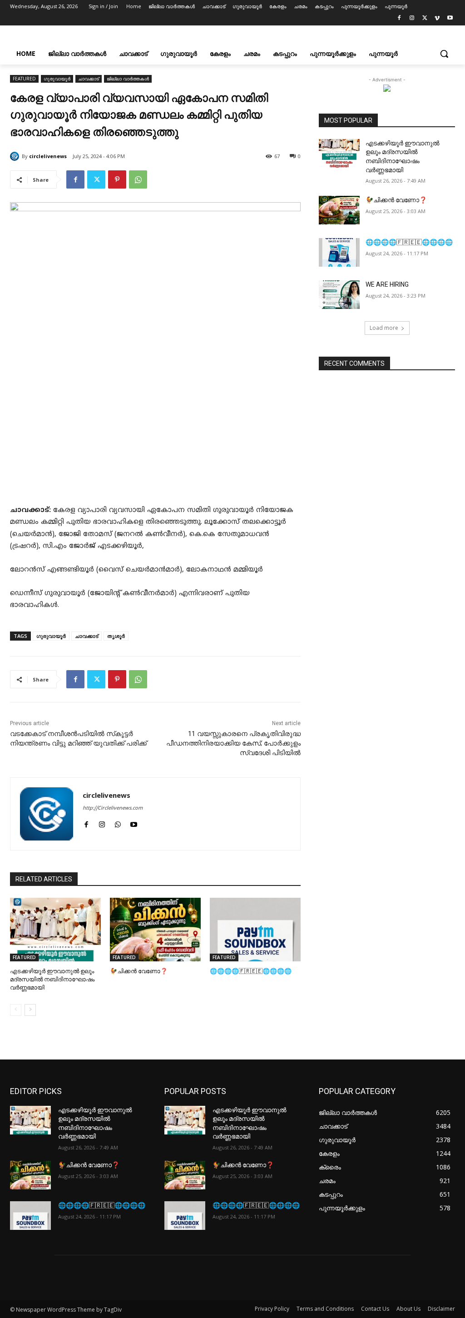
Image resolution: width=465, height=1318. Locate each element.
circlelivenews (48, 156)
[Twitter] (425, 19)
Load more (384, 328)
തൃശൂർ (116, 635)
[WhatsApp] (138, 179)
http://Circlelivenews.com (113, 808)
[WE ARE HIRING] (339, 294)
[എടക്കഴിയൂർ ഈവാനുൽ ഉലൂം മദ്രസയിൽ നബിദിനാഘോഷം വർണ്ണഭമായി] (55, 929)
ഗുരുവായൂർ (57, 78)
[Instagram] (412, 19)
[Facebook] (399, 19)
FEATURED (24, 78)
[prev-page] (15, 1010)
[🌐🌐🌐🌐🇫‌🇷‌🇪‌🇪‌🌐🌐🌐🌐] (255, 929)
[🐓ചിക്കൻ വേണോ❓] (155, 929)
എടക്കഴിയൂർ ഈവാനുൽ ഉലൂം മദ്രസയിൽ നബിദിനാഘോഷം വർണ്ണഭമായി (52, 979)
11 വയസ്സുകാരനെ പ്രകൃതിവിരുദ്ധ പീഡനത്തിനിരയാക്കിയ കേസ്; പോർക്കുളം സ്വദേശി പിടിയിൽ (233, 743)
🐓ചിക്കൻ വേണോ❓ (139, 971)
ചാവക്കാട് (88, 78)
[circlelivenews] (16, 156)
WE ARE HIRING (387, 284)
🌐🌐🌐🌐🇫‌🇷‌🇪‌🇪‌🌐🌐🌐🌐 (251, 971)
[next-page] (30, 1010)
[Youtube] (450, 19)
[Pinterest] (117, 179)
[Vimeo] (437, 19)
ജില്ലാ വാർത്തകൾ (128, 78)
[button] (444, 54)
